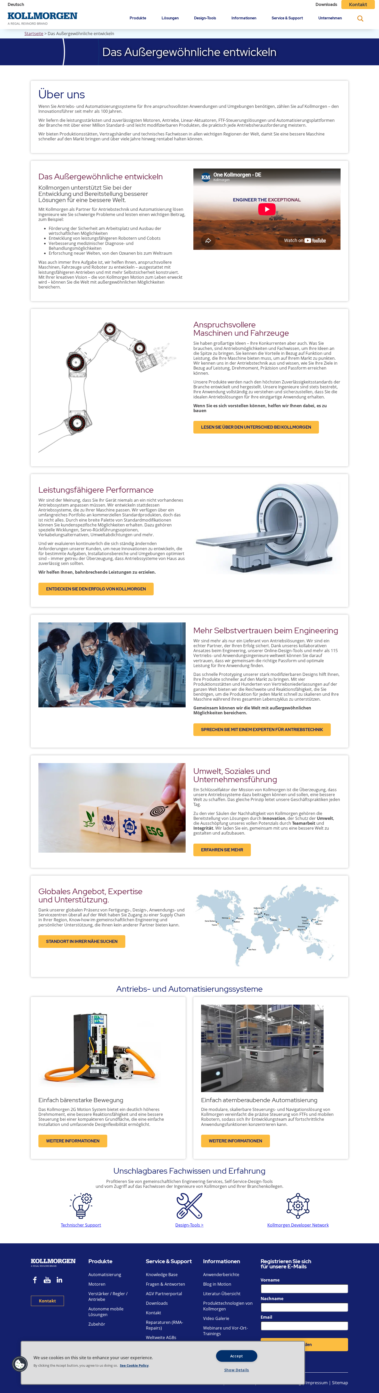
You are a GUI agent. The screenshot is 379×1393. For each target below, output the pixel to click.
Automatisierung (104, 1274)
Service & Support (287, 17)
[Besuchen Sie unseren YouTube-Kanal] (47, 1280)
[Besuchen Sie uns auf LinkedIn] (61, 1280)
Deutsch (16, 4)
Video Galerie (216, 1318)
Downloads (326, 4)
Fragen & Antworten (165, 1284)
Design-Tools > (189, 1225)
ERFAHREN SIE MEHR (222, 850)
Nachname (272, 1298)
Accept (236, 1356)
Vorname (270, 1280)
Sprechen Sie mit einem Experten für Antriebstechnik (262, 729)
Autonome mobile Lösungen (105, 1311)
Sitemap (340, 1383)
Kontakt (358, 4)
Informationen (244, 17)
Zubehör (96, 1324)
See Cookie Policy (134, 1365)
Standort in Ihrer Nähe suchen (82, 941)
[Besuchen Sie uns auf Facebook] (35, 1280)
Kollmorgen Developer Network (298, 1225)
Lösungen (170, 17)
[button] (20, 1364)
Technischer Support (81, 1225)
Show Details (236, 1369)
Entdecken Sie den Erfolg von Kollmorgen (96, 589)
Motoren (96, 1284)
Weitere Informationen (73, 1141)
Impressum (317, 1383)
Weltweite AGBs (161, 1337)
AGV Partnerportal (164, 1293)
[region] (163, 1363)
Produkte (138, 17)
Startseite (33, 33)
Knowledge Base (162, 1274)
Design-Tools (205, 17)
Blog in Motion (217, 1284)
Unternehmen (330, 17)
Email (266, 1317)
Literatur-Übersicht (222, 1293)
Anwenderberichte (221, 1274)
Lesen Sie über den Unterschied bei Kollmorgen (256, 427)
